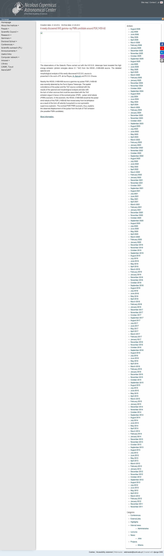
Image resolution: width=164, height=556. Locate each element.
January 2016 (136, 372)
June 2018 (135, 293)
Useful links (6, 54)
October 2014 (136, 412)
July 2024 (134, 97)
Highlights (134, 522)
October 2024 (136, 88)
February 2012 (136, 499)
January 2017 (136, 339)
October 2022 (136, 153)
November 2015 (137, 377)
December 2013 (137, 439)
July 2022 (134, 161)
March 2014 (135, 431)
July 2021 (134, 194)
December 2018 (137, 277)
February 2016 (136, 369)
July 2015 (134, 388)
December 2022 (137, 148)
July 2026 (134, 32)
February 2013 (136, 466)
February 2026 (136, 45)
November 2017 (137, 312)
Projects (134, 542)
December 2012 (137, 472)
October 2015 (136, 380)
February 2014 (136, 434)
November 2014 (137, 410)
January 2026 (136, 48)
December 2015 (137, 374)
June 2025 (135, 67)
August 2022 (135, 159)
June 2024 (135, 99)
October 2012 (136, 477)
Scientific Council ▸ (9, 32)
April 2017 (134, 331)
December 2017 (137, 310)
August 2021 (135, 191)
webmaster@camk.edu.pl (133, 552)
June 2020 (135, 229)
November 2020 (137, 215)
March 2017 (135, 334)
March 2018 (135, 302)
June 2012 (135, 488)
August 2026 (135, 29)
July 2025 (134, 64)
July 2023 (134, 129)
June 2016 (135, 358)
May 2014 (134, 426)
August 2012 (135, 482)
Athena (140, 545)
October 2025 (136, 56)
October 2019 (136, 250)
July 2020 (134, 226)
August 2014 (135, 418)
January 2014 (136, 437)
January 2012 (136, 501)
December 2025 (137, 51)
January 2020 (136, 242)
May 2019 (134, 264)
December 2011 (137, 504)
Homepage (6, 22)
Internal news (136, 525)
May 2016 (134, 361)
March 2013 (135, 463)
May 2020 (134, 231)
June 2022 (135, 164)
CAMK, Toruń (7, 67)
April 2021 (134, 202)
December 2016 (137, 342)
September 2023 (137, 123)
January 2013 (136, 469)
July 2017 (134, 323)
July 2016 (134, 356)
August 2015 (135, 385)
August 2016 (135, 353)
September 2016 (137, 350)
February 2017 (136, 337)
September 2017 (137, 318)
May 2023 (134, 134)
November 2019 (137, 248)
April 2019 (134, 266)
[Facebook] (162, 45)
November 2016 (137, 345)
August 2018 (135, 288)
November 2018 (137, 280)
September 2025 (137, 59)
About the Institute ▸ (10, 26)
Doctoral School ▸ (9, 41)
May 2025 (134, 70)
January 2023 (136, 145)
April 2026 (134, 40)
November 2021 (137, 183)
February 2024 (136, 110)
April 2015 (134, 396)
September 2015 (137, 383)
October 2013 (136, 445)
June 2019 (135, 261)
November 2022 (137, 150)
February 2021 (136, 207)
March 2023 (135, 140)
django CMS (158, 552)
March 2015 (135, 399)
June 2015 (135, 391)
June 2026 (135, 34)
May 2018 (134, 296)
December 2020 (137, 212)
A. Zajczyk (77, 76)
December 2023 (137, 115)
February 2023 (136, 142)
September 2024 (137, 91)
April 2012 (134, 493)
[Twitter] (162, 61)
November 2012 (137, 474)
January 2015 (136, 404)
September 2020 (137, 221)
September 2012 (137, 480)
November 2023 (137, 118)
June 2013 (135, 455)
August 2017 (135, 320)
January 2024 (136, 113)
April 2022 (134, 169)
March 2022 (135, 172)
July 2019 (134, 258)
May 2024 (134, 102)
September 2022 (137, 156)
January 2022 (136, 177)
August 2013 (135, 450)
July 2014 (134, 420)
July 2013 (134, 453)
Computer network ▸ (10, 57)
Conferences (135, 515)
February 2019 (136, 272)
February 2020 (136, 239)
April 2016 (134, 364)
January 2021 (136, 210)
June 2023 (135, 132)
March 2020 (135, 237)
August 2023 (135, 126)
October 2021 (136, 185)
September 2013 (137, 447)
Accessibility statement (104, 552)
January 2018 (136, 307)
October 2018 (136, 283)
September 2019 (137, 253)
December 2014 (137, 407)
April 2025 (134, 72)
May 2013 (134, 458)
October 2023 (136, 121)
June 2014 (135, 423)
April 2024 (134, 105)
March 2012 (135, 496)
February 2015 (136, 401)
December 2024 (137, 83)
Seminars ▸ (6, 38)
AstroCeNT (6, 70)
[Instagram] (162, 57)
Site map (144, 2)
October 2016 (136, 347)
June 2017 (135, 326)
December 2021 (137, 180)
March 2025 (135, 75)
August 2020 (135, 223)
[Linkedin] (162, 53)
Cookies (92, 552)
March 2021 (135, 204)
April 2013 (134, 461)
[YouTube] (162, 49)
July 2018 (134, 291)
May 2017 (134, 329)
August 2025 (135, 61)
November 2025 (137, 53)
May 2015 (134, 393)
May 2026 (134, 37)
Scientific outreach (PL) (11, 48)
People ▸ (5, 29)
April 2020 (134, 234)
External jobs (136, 519)
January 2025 (136, 80)
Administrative (143, 528)
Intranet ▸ (5, 61)
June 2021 (135, 196)
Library (4, 64)
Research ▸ (6, 35)
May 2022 (134, 167)
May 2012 (134, 490)
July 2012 (134, 485)
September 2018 (137, 285)
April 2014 (134, 428)
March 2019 (135, 269)
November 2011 (137, 507)
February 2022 (136, 175)
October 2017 (136, 315)
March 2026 (135, 43)
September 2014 (137, 415)
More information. (47, 117)
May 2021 (134, 199)
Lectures (134, 532)
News (133, 535)
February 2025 (136, 78)
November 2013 (137, 442)
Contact (153, 2)
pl (158, 2)
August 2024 (135, 94)
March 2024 (135, 107)
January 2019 (136, 275)
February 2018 (136, 304)
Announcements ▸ (9, 51)
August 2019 (135, 256)
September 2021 (137, 188)
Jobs (139, 538)
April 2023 (134, 137)
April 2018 (134, 299)
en (161, 2)
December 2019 (137, 245)
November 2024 (137, 86)
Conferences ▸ (7, 45)
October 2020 (136, 218)
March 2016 (135, 366)
